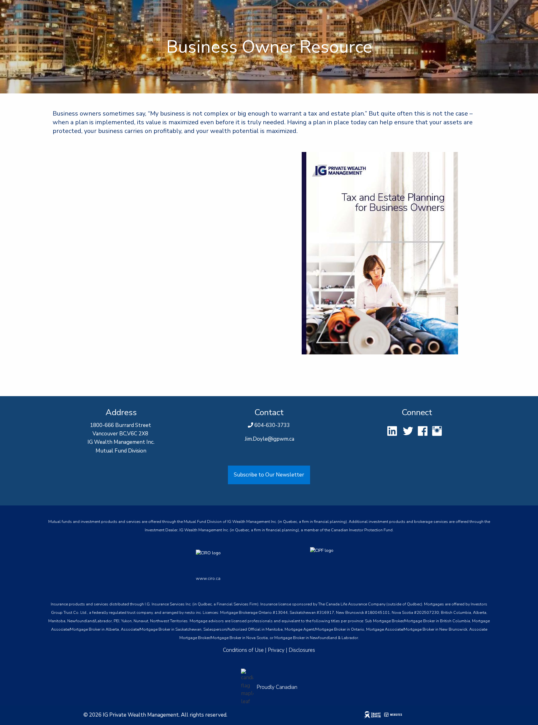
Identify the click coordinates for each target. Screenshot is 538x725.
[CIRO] (232, 559)
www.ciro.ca (208, 578)
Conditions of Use (243, 650)
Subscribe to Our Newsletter (269, 474)
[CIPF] (326, 559)
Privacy (276, 650)
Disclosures (302, 650)
